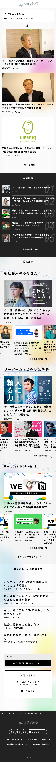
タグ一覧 (11, 713)
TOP (2, 713)
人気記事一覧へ (28, 249)
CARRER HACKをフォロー (29, 663)
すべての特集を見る (28, 557)
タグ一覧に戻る (29, 165)
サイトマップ (33, 739)
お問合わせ (45, 739)
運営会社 (45, 744)
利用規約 (36, 744)
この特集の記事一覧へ (39, 359)
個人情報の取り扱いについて (18, 744)
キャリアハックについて (15, 739)
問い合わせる (28, 691)
